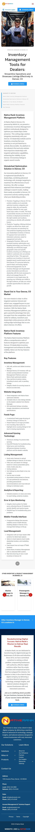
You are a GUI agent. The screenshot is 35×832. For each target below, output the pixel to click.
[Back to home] (7, 4)
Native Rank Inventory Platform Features (14, 104)
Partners (21, 755)
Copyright (26, 817)
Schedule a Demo (27, 10)
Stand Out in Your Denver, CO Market (13, 101)
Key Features (6, 107)
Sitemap (21, 763)
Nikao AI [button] (4, 755)
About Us (22, 751)
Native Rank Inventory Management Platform (15, 96)
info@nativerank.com (13, 797)
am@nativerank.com (13, 807)
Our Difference (23, 753)
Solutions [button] (5, 751)
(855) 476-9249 (13, 789)
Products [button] (5, 760)
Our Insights (22, 759)
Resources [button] (22, 761)
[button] (33, 4)
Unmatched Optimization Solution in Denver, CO (15, 99)
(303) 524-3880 (12, 787)
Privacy (11, 817)
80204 (14, 779)
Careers (21, 757)
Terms (18, 817)
